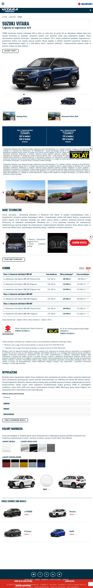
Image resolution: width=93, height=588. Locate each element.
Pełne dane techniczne (13, 259)
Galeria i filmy (9, 51)
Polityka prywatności (31, 585)
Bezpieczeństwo (9, 414)
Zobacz (26, 514)
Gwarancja (44, 585)
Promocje (44, 580)
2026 (81, 268)
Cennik (37, 580)
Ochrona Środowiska (14, 585)
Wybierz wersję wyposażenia (13, 394)
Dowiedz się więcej (22, 331)
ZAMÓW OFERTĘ (69, 581)
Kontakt (66, 580)
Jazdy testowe (55, 580)
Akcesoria (53, 585)
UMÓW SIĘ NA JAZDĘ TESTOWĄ (23, 581)
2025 (88, 268)
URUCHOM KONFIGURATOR (23, 586)
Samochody (28, 580)
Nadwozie (7, 404)
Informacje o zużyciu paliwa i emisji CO (72, 585)
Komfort (6, 409)
